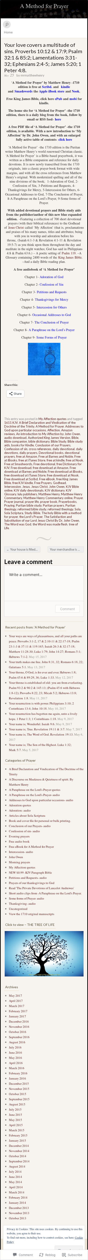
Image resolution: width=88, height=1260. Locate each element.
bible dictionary (39, 441)
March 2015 (16, 1130)
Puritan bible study (29, 505)
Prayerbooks (68, 502)
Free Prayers (43, 483)
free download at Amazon (50, 468)
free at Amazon (26, 456)
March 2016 (16, 1068)
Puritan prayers (53, 505)
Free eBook (47, 479)
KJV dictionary (55, 490)
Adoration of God (51, 277)
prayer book (48, 502)
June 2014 (15, 1177)
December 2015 (19, 1083)
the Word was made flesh (50, 524)
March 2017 (16, 1006)
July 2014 (15, 1171)
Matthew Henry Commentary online (48, 498)
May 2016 (15, 1058)
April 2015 (16, 1125)
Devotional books (51, 453)
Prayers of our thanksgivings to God (31, 883)
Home (8, 32)
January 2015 (17, 1140)
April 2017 (16, 1001)
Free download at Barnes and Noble (40, 469)
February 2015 (18, 1135)
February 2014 (18, 1197)
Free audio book (19, 841)
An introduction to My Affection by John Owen (48, 434)
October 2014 (17, 1156)
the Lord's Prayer (30, 517)
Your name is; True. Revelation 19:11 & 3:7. (37, 729)
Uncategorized (18, 909)
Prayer (78, 498)
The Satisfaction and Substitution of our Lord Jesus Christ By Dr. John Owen (41, 518)
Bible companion (15, 441)
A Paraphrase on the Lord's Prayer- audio (34, 795)
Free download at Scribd (21, 479)
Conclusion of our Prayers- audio (30, 826)
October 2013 (17, 1218)
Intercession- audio (21, 852)
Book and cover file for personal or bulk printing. (40, 821)
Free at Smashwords (18, 464)
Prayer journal (13, 502)
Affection (53, 430)
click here (65, 139)
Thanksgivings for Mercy (51, 299)
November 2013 (19, 1213)
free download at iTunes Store (25, 475)
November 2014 (19, 1151)
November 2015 (19, 1089)
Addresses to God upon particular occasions (44, 428)
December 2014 (19, 1146)
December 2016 (19, 1021)
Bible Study (58, 441)
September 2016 (19, 1037)
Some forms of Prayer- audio (26, 898)
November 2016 (19, 1026)
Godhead (59, 483)
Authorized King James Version (49, 438)
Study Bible (32, 513)
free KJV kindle (22, 483)
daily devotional (64, 449)
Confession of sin (15, 449)
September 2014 (19, 1161)
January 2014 (17, 1202)
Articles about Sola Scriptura (27, 815)
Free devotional (44, 464)
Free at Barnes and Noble (55, 456)
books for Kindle (22, 445)
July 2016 (15, 1047)
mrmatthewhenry (32, 75)
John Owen (57, 486)
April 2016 (16, 1063)
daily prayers (28, 453)
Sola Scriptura (13, 513)
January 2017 (17, 1016)
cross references (40, 449)
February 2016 (18, 1073)
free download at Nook (63, 475)
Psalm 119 (69, 253)
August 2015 (17, 1104)
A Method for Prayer (44, 6)
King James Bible (70, 257)
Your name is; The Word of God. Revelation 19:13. (41, 734)
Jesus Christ (16, 227)
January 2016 (17, 1078)
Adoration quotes (20, 805)
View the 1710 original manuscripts (31, 914)
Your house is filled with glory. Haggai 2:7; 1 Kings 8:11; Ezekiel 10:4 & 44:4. (23, 549)
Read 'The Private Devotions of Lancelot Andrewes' (41, 888)
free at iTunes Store (32, 460)
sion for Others (57, 307)
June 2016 (15, 1052)
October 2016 (17, 1032)
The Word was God (17, 524)
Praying (9, 505)
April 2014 (16, 1187)
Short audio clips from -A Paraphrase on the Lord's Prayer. (45, 893)
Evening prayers (19, 836)
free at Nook (74, 460)
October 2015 (17, 1094)
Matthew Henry (49, 494)
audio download (15, 438)
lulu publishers (27, 494)
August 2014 (17, 1166)
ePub (58, 98)
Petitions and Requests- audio (28, 878)
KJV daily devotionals (28, 490)
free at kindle (56, 460)
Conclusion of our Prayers (52, 445)
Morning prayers (19, 862)
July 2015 (15, 1109)
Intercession (12, 486)
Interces (42, 307)
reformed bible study (32, 509)
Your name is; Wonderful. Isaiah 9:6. (32, 724)
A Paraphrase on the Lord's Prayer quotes (34, 790)
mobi (73, 98)
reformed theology (60, 509)
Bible (75, 438)
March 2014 (16, 1192)
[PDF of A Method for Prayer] (57, 139)
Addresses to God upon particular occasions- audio (41, 800)
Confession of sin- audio (24, 831)
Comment (67, 609)
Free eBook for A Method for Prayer (31, 846)
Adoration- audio (20, 810)
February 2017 (18, 1011)
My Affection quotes (52, 419)
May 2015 (15, 1120)
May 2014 (15, 1182)
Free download (21, 468)
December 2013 (19, 1208)
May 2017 (15, 995)
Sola (77, 509)
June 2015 (15, 1114)
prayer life (32, 502)
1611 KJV (11, 422)
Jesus (26, 486)
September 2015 (19, 1099)
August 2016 (17, 1042)
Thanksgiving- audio (22, 903)
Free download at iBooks (65, 471)
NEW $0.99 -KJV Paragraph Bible (30, 872)
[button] (44, 954)
